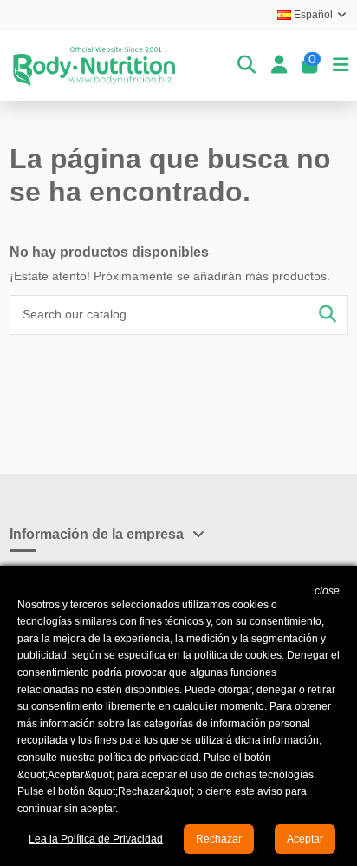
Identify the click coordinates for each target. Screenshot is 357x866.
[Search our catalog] (327, 314)
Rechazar (219, 839)
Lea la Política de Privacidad (96, 839)
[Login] (279, 66)
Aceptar (305, 839)
